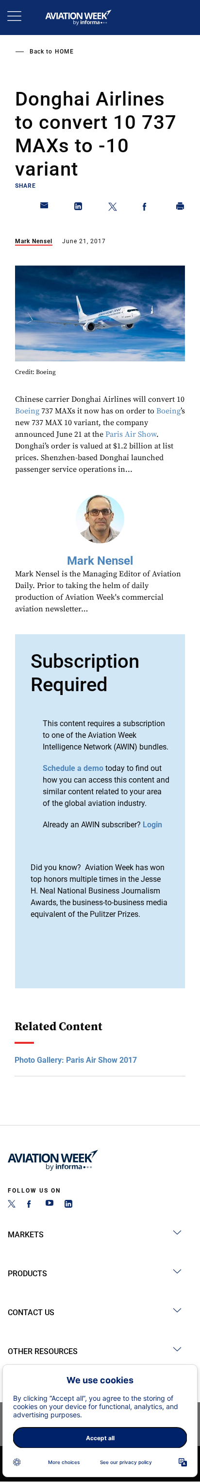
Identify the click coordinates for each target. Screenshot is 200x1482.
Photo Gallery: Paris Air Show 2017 (76, 1060)
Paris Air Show (130, 434)
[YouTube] (49, 1205)
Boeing (27, 411)
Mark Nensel (33, 241)
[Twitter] (12, 1205)
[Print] (180, 208)
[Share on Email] (44, 208)
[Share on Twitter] (112, 208)
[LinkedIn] (68, 1205)
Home (64, 51)
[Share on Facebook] (146, 208)
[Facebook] (30, 1205)
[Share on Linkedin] (78, 208)
